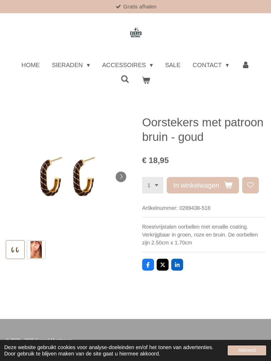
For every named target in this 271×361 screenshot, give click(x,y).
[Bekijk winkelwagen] (146, 80)
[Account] (245, 65)
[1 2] (152, 185)
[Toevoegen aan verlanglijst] (250, 185)
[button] (15, 249)
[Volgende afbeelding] (121, 177)
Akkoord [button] (247, 350)
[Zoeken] (125, 79)
